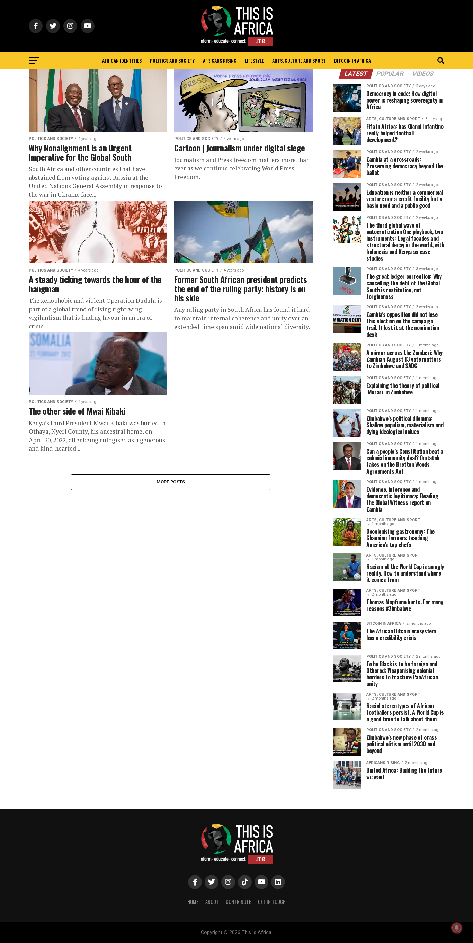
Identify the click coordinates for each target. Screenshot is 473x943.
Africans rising (220, 60)
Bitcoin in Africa (352, 60)
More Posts (171, 481)
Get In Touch (272, 901)
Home (192, 901)
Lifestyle (254, 60)
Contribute (238, 901)
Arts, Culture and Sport (299, 60)
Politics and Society (172, 60)
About (212, 901)
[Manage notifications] (456, 927)
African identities (122, 60)
